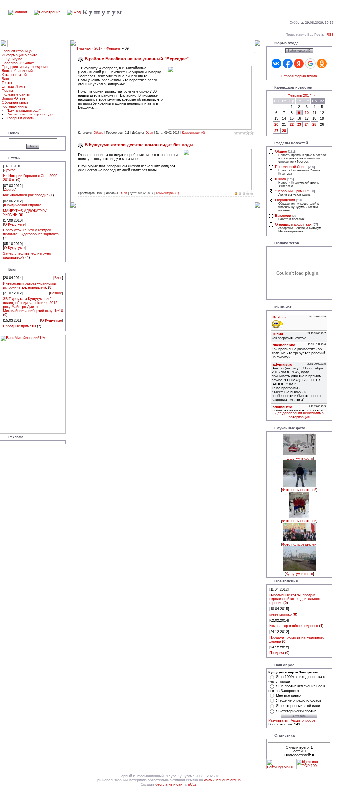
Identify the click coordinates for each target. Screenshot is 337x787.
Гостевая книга (14, 106)
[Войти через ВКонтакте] (276, 63)
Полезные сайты (16, 94)
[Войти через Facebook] (288, 63)
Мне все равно (288, 695)
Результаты (278, 720)
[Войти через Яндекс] (299, 63)
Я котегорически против (296, 711)
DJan (149, 132)
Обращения (285, 200)
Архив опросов (303, 720)
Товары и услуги (20, 118)
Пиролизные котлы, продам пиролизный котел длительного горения (295, 599)
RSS (330, 34)
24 (307, 124)
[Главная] (17, 12)
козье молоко (280, 614)
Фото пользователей (299, 490)
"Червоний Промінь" (292, 191)
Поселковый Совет (18, 63)
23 (299, 124)
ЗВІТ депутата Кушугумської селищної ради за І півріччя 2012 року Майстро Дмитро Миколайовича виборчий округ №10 (33, 305)
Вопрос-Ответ (13, 98)
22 (292, 124)
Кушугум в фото (299, 458)
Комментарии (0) (193, 132)
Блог (5, 79)
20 (276, 124)
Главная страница (17, 51)
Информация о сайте (19, 55)
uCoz (192, 784)
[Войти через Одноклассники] (322, 63)
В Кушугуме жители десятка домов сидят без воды (139, 144)
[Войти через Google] (310, 63)
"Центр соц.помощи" (24, 110)
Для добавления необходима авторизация (299, 415)
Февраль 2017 (299, 95)
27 (276, 131)
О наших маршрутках (293, 224)
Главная (84, 48)
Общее (98, 132)
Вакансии (283, 215)
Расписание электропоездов (30, 114)
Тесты (7, 83)
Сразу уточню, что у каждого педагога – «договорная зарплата (31, 232)
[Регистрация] (47, 12)
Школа (280, 179)
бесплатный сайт (169, 784)
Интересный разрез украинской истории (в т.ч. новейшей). (29, 285)
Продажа (276, 653)
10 (307, 112)
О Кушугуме (12, 59)
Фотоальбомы (13, 87)
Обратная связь (15, 102)
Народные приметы (19, 326)
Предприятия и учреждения (25, 67)
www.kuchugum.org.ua (222, 780)
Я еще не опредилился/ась (298, 700)
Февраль (113, 48)
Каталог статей (14, 75)
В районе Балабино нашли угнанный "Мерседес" (137, 58)
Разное (56, 293)
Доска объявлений (17, 71)
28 (284, 131)
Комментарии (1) (167, 193)
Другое (9, 170)
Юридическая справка (22, 205)
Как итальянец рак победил (25, 195)
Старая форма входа (299, 76)
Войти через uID (299, 50)
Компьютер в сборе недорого (293, 626)
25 (314, 124)
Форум (7, 90)
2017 (98, 48)
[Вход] (74, 12)
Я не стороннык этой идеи (298, 706)
